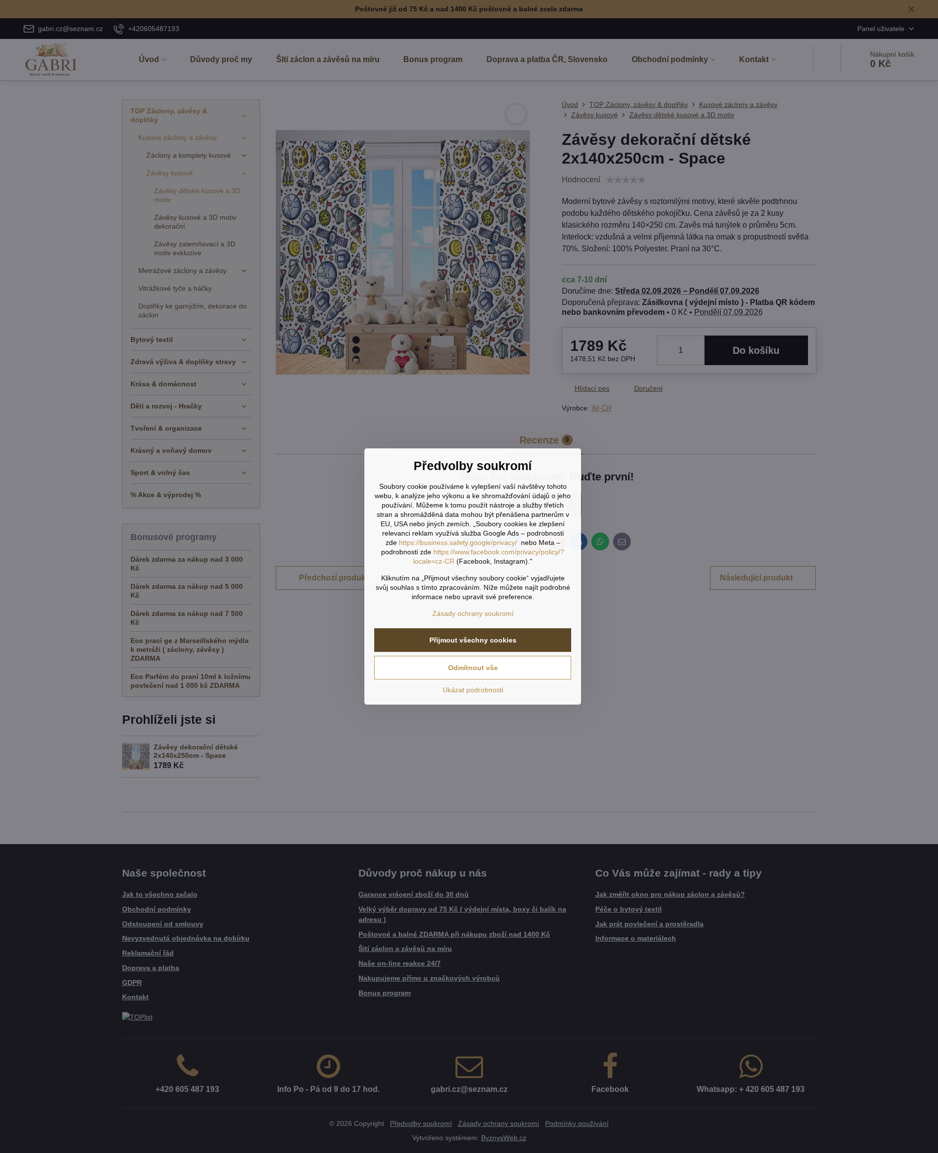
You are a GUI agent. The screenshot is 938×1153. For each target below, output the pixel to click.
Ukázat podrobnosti (473, 690)
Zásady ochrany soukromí (473, 613)
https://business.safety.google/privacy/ (458, 542)
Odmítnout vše (473, 668)
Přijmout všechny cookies (473, 640)
